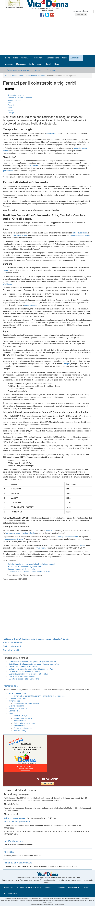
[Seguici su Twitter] (47, 14)
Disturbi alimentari (12, 646)
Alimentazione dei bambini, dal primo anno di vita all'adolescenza (39, 696)
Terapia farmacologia (16, 95)
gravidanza (7, 284)
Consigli (11, 112)
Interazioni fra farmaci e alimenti (26, 703)
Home (7, 57)
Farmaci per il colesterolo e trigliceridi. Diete (25, 566)
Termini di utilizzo (10, 893)
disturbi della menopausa (79, 235)
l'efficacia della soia (80, 232)
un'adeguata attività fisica (13, 539)
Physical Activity (20, 730)
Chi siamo (39, 70)
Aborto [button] (64, 57)
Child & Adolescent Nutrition (24, 723)
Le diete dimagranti (16, 706)
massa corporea (30, 305)
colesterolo (50, 530)
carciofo (6, 270)
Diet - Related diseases (23, 718)
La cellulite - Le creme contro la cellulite (24, 671)
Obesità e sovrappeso (17, 698)
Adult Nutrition (19, 725)
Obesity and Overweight (23, 728)
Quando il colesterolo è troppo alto (21, 569)
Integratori (12, 110)
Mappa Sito (8, 887)
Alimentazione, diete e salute (18, 862)
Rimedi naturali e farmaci (18, 708)
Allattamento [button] (38, 57)
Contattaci (51, 70)
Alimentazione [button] (76, 57)
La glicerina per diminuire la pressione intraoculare (28, 674)
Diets (11, 713)
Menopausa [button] (21, 64)
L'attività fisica (14, 710)
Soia (9, 102)
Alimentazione (17, 75)
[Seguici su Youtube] (52, 14)
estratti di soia (40, 548)
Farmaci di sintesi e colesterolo (20, 97)
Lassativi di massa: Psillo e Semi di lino (24, 679)
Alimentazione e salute (17, 693)
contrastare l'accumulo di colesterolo (20, 533)
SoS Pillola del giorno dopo (17, 821)
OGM (82, 545)
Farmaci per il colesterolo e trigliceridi (23, 666)
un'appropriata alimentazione (67, 536)
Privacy (85, 887)
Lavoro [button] (39, 64)
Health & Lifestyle (20, 715)
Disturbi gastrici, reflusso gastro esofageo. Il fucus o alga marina (34, 664)
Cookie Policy (73, 887)
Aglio (10, 107)
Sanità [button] (31, 64)
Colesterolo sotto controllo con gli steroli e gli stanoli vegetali (31, 564)
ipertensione (8, 170)
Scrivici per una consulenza (14, 818)
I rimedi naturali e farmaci (35, 75)
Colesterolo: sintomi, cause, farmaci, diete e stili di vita (29, 571)
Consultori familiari (12, 650)
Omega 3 (66, 363)
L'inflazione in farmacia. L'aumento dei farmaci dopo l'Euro (31, 669)
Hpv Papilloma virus (13, 840)
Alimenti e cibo (14, 701)
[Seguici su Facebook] (42, 14)
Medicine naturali (14, 100)
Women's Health (20, 720)
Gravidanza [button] (25, 57)
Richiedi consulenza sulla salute (19, 70)
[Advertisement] (47, 36)
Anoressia (9, 851)
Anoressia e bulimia (12, 642)
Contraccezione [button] (53, 57)
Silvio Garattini (32, 165)
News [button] (56, 64)
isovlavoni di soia (20, 235)
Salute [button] (15, 57)
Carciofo (11, 105)
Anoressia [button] (9, 64)
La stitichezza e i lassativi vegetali (22, 676)
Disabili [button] (48, 64)
